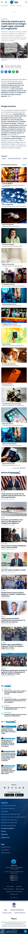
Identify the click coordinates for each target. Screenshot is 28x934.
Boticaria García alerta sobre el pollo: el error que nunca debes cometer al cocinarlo (15, 692)
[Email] (17, 71)
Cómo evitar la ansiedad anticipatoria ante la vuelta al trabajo (13, 546)
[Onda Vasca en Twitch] (19, 787)
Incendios (12, 5)
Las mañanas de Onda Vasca (8, 805)
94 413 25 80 (15, 869)
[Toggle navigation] (2, 2)
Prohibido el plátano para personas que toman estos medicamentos (15, 715)
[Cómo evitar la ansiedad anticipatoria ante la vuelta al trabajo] (14, 535)
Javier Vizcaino (5, 850)
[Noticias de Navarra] (20, 913)
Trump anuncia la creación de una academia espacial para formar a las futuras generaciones (13, 495)
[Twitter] (2, 71)
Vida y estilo (7, 689)
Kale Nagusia (4, 811)
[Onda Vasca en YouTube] (12, 787)
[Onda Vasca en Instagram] (16, 787)
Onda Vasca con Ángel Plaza (8, 825)
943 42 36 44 (15, 873)
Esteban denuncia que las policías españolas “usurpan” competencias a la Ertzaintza (13, 594)
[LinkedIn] (5, 71)
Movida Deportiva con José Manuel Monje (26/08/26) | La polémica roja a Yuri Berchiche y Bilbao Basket (8, 770)
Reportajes (4, 834)
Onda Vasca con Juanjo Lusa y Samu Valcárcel (13, 817)
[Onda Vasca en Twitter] (4, 787)
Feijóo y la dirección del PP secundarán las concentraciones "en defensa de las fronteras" (13, 620)
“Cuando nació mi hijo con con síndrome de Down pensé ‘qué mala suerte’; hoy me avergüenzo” (15, 701)
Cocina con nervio (5, 852)
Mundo (3, 491)
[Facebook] (9, 71)
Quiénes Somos (10, 886)
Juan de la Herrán (5, 847)
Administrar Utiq (14, 894)
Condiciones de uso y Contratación (14, 891)
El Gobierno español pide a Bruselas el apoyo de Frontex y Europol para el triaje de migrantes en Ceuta (14, 672)
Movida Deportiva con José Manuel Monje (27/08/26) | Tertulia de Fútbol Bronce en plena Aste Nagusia (7, 743)
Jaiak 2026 (19, 5)
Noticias (3, 831)
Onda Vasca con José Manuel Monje (10, 814)
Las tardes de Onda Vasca (8, 808)
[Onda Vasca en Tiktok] (23, 787)
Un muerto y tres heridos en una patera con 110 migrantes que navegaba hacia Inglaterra (12, 521)
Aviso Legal (18, 886)
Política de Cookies (20, 889)
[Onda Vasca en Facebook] (8, 787)
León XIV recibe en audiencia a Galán (13, 570)
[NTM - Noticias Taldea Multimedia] (14, 905)
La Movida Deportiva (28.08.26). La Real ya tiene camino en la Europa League (8, 731)
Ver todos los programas (7, 828)
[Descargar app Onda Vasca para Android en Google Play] (9, 795)
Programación (5, 837)
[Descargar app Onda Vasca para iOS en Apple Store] (19, 795)
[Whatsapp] (13, 71)
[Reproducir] (19, 728)
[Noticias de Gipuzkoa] (17, 910)
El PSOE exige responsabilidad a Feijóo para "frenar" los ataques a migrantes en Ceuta (12, 646)
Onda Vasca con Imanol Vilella (9, 822)
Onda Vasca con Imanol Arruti (9, 820)
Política (3, 590)
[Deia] (6, 910)
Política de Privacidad (8, 889)
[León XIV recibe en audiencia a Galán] (14, 559)
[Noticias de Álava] (7, 913)
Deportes (6, 705)
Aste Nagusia (5, 5)
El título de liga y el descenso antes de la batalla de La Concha (15, 708)
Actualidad (4, 543)
